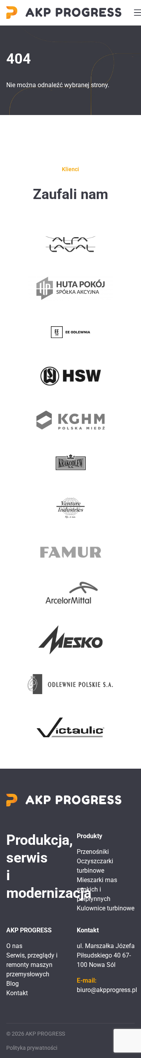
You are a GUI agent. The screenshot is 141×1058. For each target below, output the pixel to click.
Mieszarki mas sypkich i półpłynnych (97, 889)
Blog (12, 983)
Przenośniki (93, 851)
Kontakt (17, 993)
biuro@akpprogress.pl (107, 990)
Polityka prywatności (31, 1048)
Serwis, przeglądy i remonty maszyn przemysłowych (32, 965)
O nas (14, 946)
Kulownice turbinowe (105, 908)
